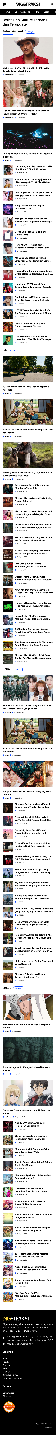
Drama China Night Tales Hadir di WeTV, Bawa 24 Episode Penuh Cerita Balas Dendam (34, 820)
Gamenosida (8, 1393)
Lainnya (30, 32)
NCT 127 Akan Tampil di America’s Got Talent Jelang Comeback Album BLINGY (33, 313)
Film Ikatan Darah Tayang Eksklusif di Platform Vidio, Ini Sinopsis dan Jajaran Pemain (33, 540)
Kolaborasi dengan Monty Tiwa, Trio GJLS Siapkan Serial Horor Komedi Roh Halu (33, 859)
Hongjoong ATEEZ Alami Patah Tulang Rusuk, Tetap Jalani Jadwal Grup (32, 287)
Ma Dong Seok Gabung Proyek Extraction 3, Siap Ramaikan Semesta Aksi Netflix (34, 261)
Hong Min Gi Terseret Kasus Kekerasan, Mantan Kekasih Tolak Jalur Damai (32, 247)
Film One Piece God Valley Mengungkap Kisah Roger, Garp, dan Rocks (33, 1296)
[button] (52, 4)
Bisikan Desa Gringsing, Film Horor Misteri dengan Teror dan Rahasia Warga (32, 553)
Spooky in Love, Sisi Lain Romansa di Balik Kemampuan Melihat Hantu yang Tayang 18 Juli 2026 (34, 951)
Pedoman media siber (13, 1378)
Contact (6, 1365)
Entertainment (22, 11)
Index (5, 1368)
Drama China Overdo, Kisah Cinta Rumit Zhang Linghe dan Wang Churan (32, 924)
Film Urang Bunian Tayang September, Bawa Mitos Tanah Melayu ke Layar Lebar (30, 566)
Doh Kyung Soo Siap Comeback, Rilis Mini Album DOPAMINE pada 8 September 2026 (33, 169)
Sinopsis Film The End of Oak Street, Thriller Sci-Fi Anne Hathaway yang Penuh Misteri (33, 658)
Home (7, 11)
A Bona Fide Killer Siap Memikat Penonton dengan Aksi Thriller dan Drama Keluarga (32, 898)
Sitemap (6, 1371)
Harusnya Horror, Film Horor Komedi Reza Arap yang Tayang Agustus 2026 (33, 606)
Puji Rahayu (8, 1117)
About (5, 1358)
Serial (46, 11)
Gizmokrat (7, 1396)
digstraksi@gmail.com (22, 1344)
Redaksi (6, 1362)
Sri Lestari (8, 479)
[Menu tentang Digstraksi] (4, 4)
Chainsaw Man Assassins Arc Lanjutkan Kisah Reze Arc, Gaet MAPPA (31, 1191)
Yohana (7, 160)
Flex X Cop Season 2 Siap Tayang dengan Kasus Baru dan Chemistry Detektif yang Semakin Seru (32, 872)
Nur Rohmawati (9, 74)
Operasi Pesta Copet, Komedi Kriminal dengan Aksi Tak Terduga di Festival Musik (33, 579)
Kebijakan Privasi (10, 1375)
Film (37, 11)
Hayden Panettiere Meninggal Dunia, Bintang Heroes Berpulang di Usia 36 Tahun (34, 274)
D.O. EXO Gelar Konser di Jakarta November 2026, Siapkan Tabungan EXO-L (33, 339)
